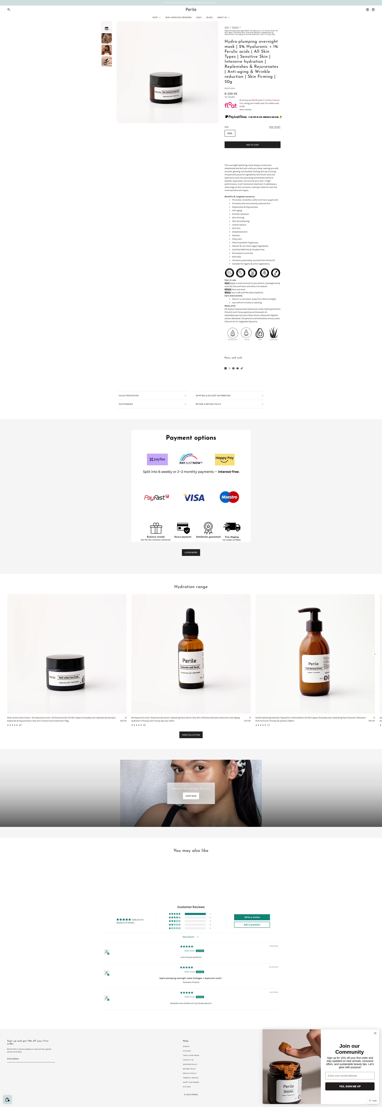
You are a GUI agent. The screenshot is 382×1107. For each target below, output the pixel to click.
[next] (220, 2)
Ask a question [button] (252, 924)
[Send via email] (237, 368)
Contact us (188, 1060)
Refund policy (189, 1069)
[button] (241, 368)
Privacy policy (190, 1073)
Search (186, 1046)
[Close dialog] (375, 1033)
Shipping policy (190, 1064)
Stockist (187, 1051)
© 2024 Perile (191, 1095)
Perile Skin (230, 88)
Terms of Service (191, 1078)
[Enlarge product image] (167, 72)
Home (227, 27)
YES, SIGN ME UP (350, 1086)
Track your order (191, 1055)
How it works (245, 109)
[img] (186, 946)
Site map (187, 1087)
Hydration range (191, 587)
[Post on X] (229, 368)
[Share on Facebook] (225, 368)
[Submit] (52, 1059)
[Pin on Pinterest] (233, 368)
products (235, 27)
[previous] (162, 2)
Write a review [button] (252, 917)
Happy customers (191, 1082)
